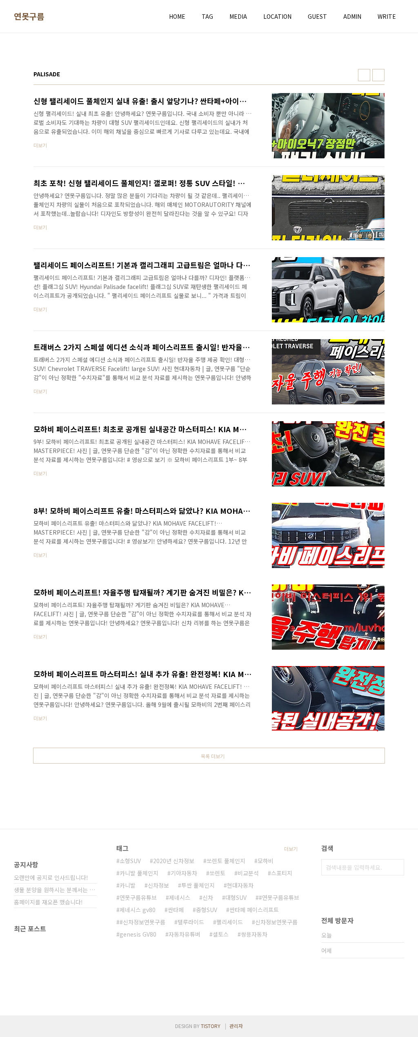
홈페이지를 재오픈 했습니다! (48, 902)
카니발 (128, 885)
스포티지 (281, 873)
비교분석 (248, 873)
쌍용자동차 (254, 934)
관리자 (236, 1025)
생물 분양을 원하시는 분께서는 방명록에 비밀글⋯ (55, 890)
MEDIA (238, 16)
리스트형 (378, 75)
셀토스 (221, 934)
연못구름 (29, 16)
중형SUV (206, 910)
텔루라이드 (191, 922)
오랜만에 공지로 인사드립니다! (51, 877)
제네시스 (179, 897)
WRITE (387, 16)
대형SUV (236, 897)
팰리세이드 (229, 922)
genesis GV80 (138, 934)
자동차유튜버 (184, 934)
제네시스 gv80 (138, 910)
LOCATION (277, 16)
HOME (177, 16)
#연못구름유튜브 (279, 897)
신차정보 (158, 885)
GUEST (317, 16)
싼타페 (176, 910)
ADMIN (352, 16)
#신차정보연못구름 (142, 922)
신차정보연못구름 (276, 922)
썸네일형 (364, 75)
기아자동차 (184, 873)
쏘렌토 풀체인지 (226, 861)
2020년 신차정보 (173, 861)
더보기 (291, 848)
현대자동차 (240, 885)
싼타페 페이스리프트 (254, 910)
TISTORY (210, 1025)
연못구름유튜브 (138, 897)
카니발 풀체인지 (139, 873)
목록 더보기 (213, 756)
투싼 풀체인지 (198, 885)
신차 (207, 897)
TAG (207, 16)
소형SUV (130, 861)
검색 (396, 867)
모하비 (265, 861)
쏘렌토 (217, 873)
